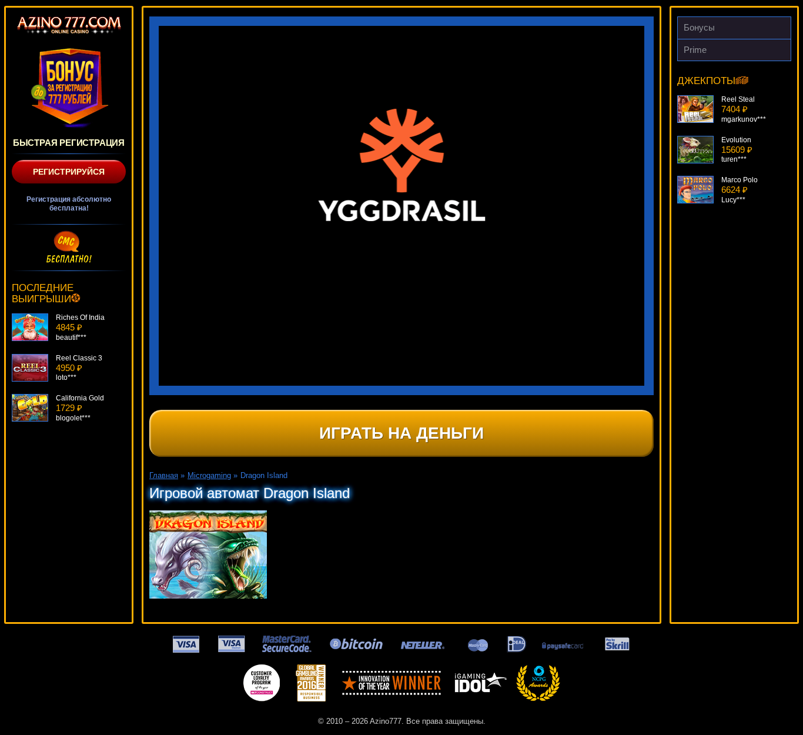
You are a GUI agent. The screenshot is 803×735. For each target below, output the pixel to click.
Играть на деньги (401, 433)
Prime (695, 50)
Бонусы (699, 27)
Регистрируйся (69, 171)
